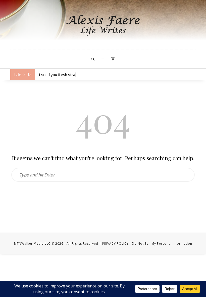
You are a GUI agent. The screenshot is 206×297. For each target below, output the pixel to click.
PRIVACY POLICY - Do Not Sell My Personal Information (147, 243)
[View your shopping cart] (113, 59)
